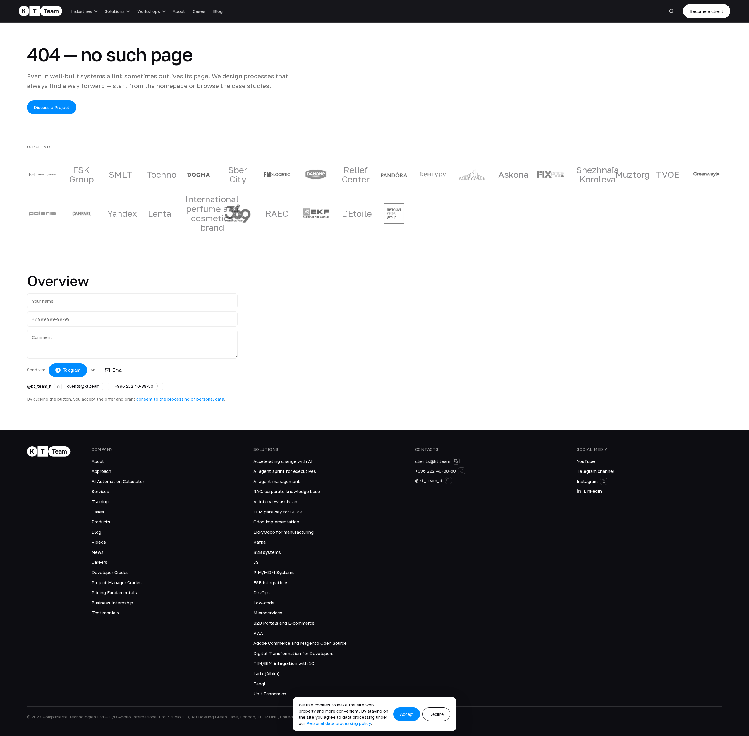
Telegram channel (595, 471)
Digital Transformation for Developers (293, 653)
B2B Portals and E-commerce (284, 622)
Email (117, 370)
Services (100, 491)
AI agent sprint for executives (284, 471)
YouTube (586, 461)
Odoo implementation (276, 521)
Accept (406, 714)
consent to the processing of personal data (180, 399)
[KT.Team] (40, 11)
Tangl (259, 683)
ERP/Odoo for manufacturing (283, 532)
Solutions (115, 11)
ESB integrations (270, 582)
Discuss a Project (52, 107)
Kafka (259, 541)
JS (256, 562)
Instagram (587, 481)
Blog (218, 11)
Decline (436, 714)
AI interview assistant (276, 501)
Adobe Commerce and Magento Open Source (300, 643)
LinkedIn (593, 491)
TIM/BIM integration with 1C (283, 663)
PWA (258, 633)
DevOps (261, 592)
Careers (99, 562)
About (179, 11)
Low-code (263, 602)
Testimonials (105, 612)
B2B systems (267, 552)
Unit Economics (269, 693)
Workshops (148, 11)
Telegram (71, 370)
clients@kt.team (83, 386)
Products (101, 521)
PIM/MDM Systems (274, 572)
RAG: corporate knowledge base (286, 491)
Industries (81, 11)
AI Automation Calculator (118, 481)
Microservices (267, 612)
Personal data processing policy (338, 723)
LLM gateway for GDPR (277, 511)
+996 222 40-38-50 (134, 386)
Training (100, 501)
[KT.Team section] (671, 11)
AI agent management (276, 481)
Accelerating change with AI (282, 461)
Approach (101, 471)
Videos (99, 541)
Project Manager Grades (117, 582)
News (98, 552)
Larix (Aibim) (266, 673)
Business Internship (112, 602)
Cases (199, 11)
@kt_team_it (39, 386)
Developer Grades (110, 572)
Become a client (707, 11)
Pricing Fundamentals (114, 592)
